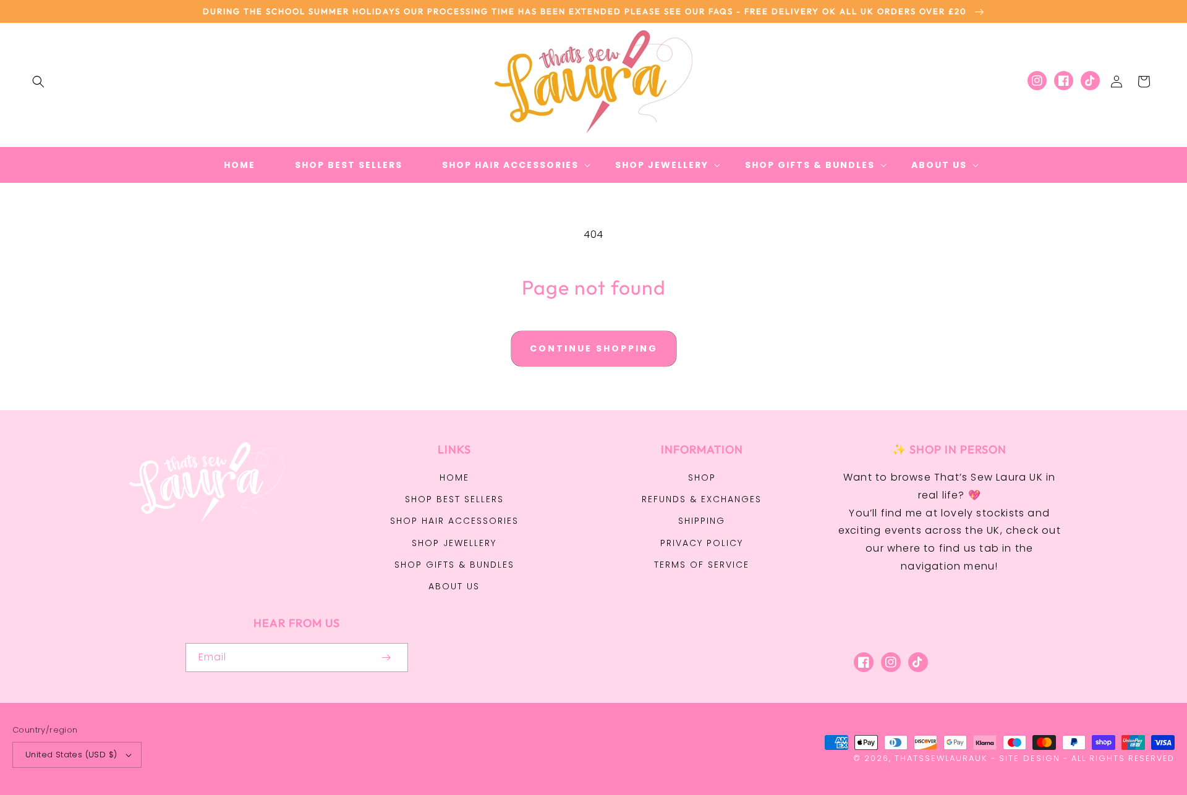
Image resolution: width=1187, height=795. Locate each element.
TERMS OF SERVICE (701, 564)
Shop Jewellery (454, 543)
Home (454, 477)
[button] (38, 81)
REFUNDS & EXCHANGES (702, 499)
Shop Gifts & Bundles (454, 564)
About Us (454, 586)
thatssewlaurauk (941, 758)
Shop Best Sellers (454, 499)
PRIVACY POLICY (701, 543)
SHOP (702, 477)
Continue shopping (594, 348)
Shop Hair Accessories (454, 521)
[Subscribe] (385, 657)
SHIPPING (701, 521)
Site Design (1029, 758)
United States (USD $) (71, 754)
